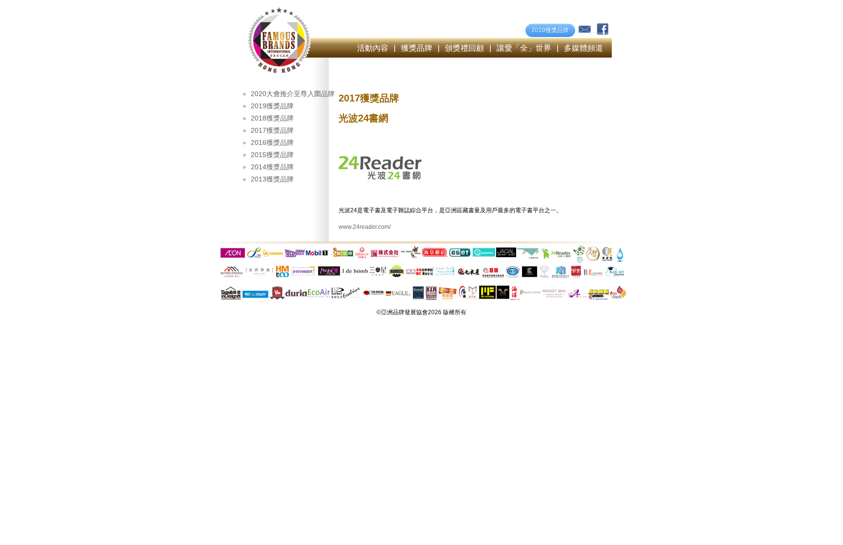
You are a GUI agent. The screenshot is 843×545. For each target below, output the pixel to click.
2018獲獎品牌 (272, 118)
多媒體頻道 (583, 48)
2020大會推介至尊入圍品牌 (293, 94)
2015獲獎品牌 (272, 155)
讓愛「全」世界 (524, 48)
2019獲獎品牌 (550, 30)
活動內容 (372, 48)
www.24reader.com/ (365, 226)
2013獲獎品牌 (272, 179)
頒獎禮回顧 (464, 48)
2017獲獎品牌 (272, 130)
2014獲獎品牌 (272, 167)
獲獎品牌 (416, 48)
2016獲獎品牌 (272, 142)
